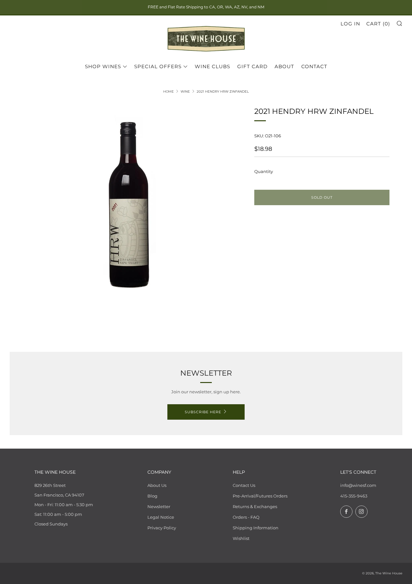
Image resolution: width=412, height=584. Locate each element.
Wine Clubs (212, 66)
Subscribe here (203, 412)
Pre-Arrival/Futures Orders (260, 495)
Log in (350, 24)
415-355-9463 (353, 495)
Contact (314, 66)
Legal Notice (160, 517)
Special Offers (158, 66)
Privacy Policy (161, 527)
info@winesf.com (358, 485)
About (284, 66)
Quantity (263, 171)
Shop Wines (103, 66)
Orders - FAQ (246, 517)
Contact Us (244, 485)
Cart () (378, 24)
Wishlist (241, 538)
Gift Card (252, 66)
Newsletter (158, 506)
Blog (152, 495)
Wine (185, 91)
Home (168, 91)
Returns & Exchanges (255, 506)
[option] (129, 205)
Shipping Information (255, 527)
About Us (156, 485)
